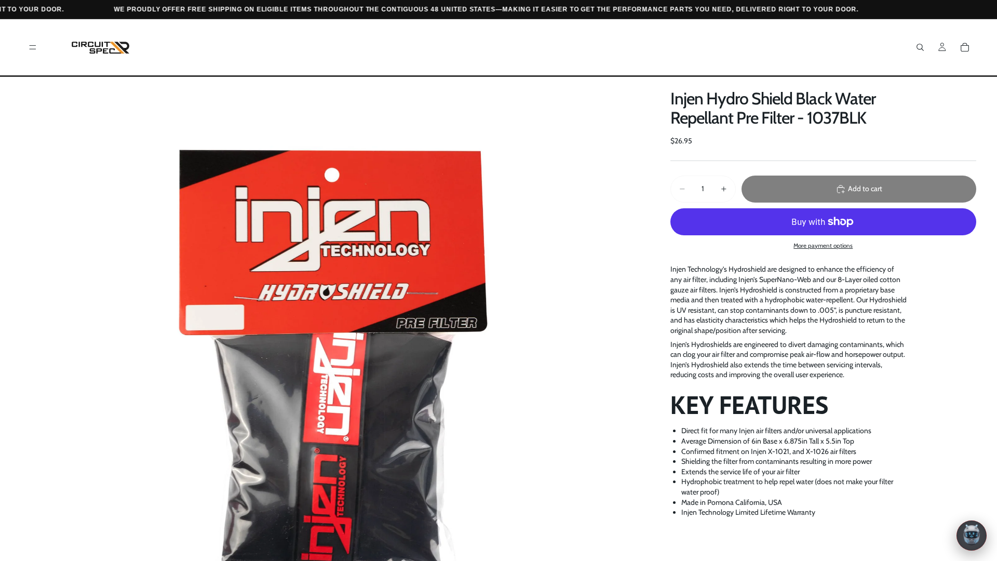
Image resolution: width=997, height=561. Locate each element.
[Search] (920, 47)
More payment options (823, 245)
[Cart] (964, 47)
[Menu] (33, 47)
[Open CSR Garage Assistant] (971, 535)
